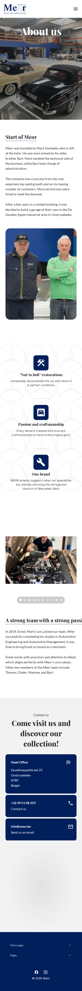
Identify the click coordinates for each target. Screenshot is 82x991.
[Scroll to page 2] (25, 600)
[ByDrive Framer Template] (15, 9)
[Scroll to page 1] (20, 600)
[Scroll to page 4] (34, 600)
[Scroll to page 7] (48, 600)
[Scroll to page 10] (62, 600)
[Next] (67, 560)
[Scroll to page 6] (43, 600)
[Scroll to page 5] (38, 600)
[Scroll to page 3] (29, 600)
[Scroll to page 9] (57, 600)
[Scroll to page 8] (52, 600)
